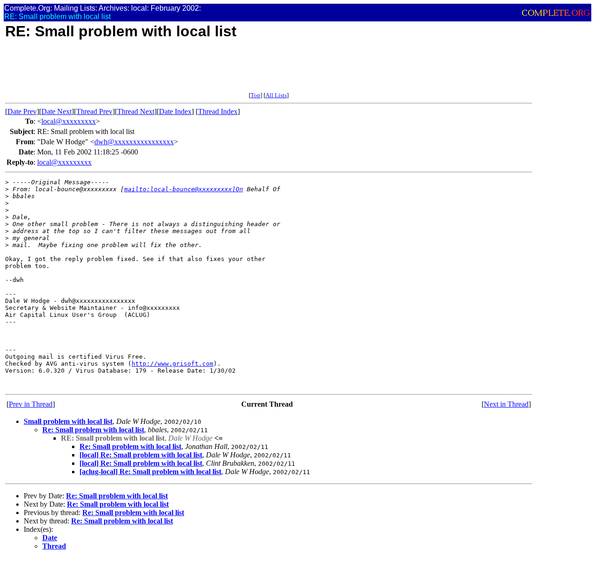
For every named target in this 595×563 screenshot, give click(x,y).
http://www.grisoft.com (172, 363)
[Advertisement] (174, 71)
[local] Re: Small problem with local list (140, 455)
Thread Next (135, 111)
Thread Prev (94, 111)
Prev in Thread (31, 404)
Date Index (175, 111)
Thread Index (218, 111)
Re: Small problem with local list (93, 430)
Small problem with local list (68, 421)
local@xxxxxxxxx (68, 121)
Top (255, 95)
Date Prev (22, 111)
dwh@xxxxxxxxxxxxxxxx (134, 142)
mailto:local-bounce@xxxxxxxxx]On (183, 189)
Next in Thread (506, 404)
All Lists (276, 95)
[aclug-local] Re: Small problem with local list (150, 472)
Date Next (56, 111)
